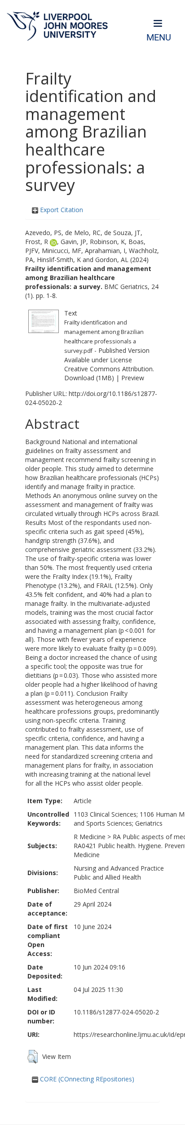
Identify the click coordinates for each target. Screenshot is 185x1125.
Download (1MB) (89, 378)
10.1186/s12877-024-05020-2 (116, 1012)
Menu (158, 37)
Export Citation (60, 209)
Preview (132, 378)
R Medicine (90, 836)
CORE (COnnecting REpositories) (86, 1079)
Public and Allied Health (107, 877)
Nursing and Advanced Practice (119, 868)
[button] (32, 1056)
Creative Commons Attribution (108, 369)
